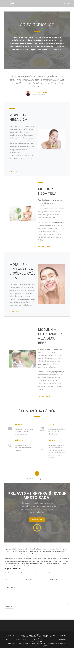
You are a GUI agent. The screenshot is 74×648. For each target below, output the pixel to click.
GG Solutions (47, 646)
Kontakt (52, 643)
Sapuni (51, 636)
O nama (39, 633)
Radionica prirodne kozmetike (49, 640)
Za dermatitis (53, 635)
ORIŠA (9, 3)
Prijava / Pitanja (10, 587)
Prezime (29, 579)
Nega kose (37, 635)
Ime (6, 579)
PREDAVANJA (62, 640)
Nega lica (8, 635)
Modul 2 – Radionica (34, 640)
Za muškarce (24, 636)
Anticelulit (29, 635)
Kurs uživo (18, 643)
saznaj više (15, 171)
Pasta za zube (62, 635)
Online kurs (11, 643)
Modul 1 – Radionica (21, 640)
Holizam (25, 643)
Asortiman (37, 634)
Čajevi (39, 636)
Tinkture (45, 636)
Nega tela (15, 635)
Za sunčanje (45, 635)
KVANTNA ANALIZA (42, 643)
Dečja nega (33, 636)
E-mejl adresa (53, 579)
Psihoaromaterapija (37, 641)
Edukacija (37, 639)
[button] (37, 519)
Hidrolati (22, 635)
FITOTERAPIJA (31, 643)
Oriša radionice (10, 640)
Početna (33, 633)
